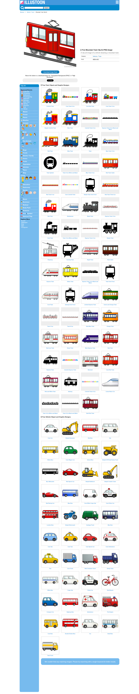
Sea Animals (27, 141)
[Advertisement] (100, 31)
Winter (25, 109)
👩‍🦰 (34, 178)
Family (23, 175)
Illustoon (22, 12)
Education (26, 184)
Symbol (29, 213)
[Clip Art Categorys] (117, 3)
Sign (22, 225)
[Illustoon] (32, 3)
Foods (25, 153)
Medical (25, 205)
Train (32, 12)
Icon (24, 213)
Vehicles (26, 167)
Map (22, 224)
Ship (24, 173)
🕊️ (22, 137)
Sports (25, 190)
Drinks (25, 158)
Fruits (25, 161)
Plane (25, 170)
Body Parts (27, 208)
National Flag (27, 216)
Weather (26, 120)
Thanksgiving (27, 97)
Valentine (26, 98)
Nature (25, 112)
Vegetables (27, 164)
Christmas (26, 93)
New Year (26, 102)
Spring (25, 103)
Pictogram (24, 227)
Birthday (26, 100)
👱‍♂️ (22, 181)
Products (26, 210)
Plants (25, 117)
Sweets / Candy (28, 156)
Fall (24, 107)
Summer (26, 105)
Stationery (26, 187)
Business (26, 202)
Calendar (26, 91)
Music (25, 199)
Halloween (26, 95)
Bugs (25, 150)
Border (23, 221)
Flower (25, 114)
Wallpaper (24, 222)
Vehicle (28, 12)
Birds (25, 132)
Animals (25, 123)
